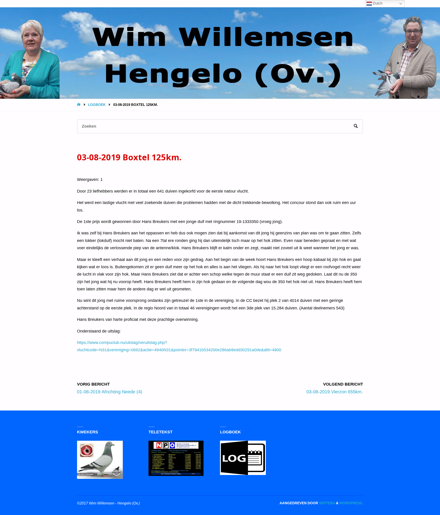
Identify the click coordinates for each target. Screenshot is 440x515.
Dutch (377, 3)
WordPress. (351, 503)
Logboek (97, 105)
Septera (326, 503)
